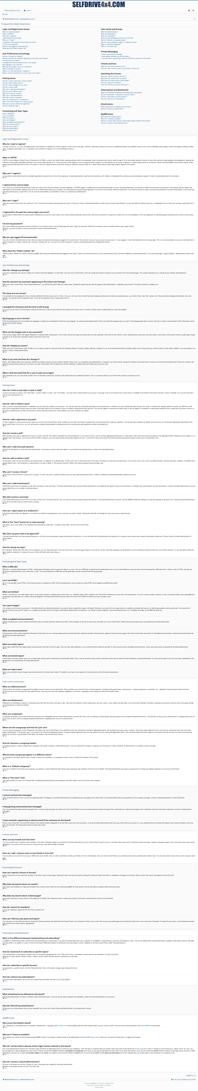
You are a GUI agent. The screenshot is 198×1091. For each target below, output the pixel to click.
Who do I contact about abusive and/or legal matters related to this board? (125, 121)
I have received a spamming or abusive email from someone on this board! (126, 58)
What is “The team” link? (109, 46)
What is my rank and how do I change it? (16, 71)
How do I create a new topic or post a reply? (17, 81)
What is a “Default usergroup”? (111, 44)
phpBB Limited (58, 1026)
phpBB (13, 323)
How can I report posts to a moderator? (15, 100)
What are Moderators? (108, 34)
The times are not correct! (11, 60)
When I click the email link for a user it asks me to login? (21, 73)
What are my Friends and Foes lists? (113, 66)
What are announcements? (11, 124)
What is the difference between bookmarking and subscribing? (121, 92)
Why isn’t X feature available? (111, 119)
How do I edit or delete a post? (13, 83)
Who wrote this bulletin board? (111, 117)
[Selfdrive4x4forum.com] (99, 4)
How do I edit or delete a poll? (12, 91)
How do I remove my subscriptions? (113, 99)
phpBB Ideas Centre (92, 1037)
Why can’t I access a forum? (12, 93)
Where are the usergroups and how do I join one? (117, 38)
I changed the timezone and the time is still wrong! (19, 62)
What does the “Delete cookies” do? (14, 48)
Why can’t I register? (9, 36)
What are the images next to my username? (17, 67)
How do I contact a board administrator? (114, 123)
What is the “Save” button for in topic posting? (18, 102)
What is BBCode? (8, 114)
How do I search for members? (111, 82)
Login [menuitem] (193, 10)
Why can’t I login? (8, 40)
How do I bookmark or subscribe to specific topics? (118, 94)
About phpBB (145, 1026)
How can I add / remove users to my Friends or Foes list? (120, 68)
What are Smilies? (9, 118)
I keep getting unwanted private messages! (115, 56)
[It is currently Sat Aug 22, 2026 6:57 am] (194, 19)
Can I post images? (9, 120)
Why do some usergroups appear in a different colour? (119, 42)
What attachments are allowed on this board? (116, 107)
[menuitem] (189, 10)
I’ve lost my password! (10, 44)
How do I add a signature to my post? (15, 85)
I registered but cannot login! (12, 38)
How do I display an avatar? (12, 69)
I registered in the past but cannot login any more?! (19, 42)
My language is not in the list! (12, 65)
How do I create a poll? (10, 87)
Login (6, 14)
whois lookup (140, 1049)
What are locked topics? (11, 128)
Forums (28, 10)
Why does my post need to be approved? (16, 104)
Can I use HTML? (8, 116)
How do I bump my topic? (11, 106)
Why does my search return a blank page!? (115, 80)
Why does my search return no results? (114, 78)
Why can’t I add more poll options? (14, 89)
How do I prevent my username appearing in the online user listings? (25, 58)
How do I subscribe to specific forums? (114, 97)
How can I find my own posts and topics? (114, 85)
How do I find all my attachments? (112, 109)
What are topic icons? (10, 130)
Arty (93, 1085)
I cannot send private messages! (112, 54)
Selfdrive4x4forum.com (12, 10)
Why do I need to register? (11, 32)
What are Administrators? (109, 32)
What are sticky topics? (10, 126)
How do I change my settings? (13, 56)
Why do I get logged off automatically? (15, 46)
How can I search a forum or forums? (113, 76)
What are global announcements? (14, 122)
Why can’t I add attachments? (12, 95)
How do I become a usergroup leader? (113, 40)
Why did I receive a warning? (12, 97)
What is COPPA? (8, 34)
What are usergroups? (108, 36)
